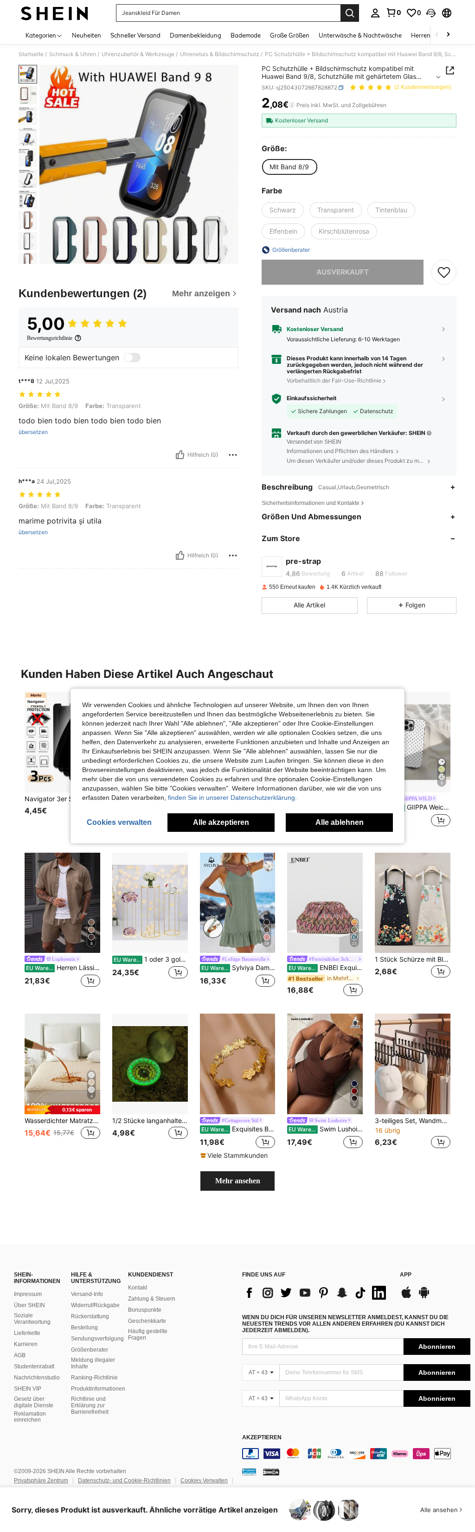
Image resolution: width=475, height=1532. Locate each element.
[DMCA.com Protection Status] (271, 1471)
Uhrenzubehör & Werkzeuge (138, 54)
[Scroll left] (437, 35)
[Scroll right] (448, 35)
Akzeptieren (262, 1438)
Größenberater (89, 1350)
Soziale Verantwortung (32, 1318)
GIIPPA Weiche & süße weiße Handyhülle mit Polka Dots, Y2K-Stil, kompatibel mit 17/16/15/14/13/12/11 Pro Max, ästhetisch (413, 807)
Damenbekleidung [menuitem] (195, 35)
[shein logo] (54, 13)
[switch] (132, 357)
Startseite (31, 54)
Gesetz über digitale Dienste (33, 1402)
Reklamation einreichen (30, 1417)
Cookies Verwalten (204, 1480)
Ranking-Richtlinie (94, 1377)
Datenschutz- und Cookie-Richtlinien (124, 1480)
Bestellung (84, 1327)
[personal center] (375, 13)
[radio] (289, 167)
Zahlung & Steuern (151, 1299)
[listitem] (62, 765)
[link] (393, 12)
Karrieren (26, 1344)
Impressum (28, 1294)
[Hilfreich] (180, 454)
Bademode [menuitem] (246, 35)
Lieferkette (27, 1333)
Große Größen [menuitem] (289, 35)
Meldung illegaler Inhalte (93, 1363)
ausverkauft (342, 272)
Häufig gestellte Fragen (147, 1334)
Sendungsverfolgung (97, 1338)
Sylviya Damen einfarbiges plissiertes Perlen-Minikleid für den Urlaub (238, 967)
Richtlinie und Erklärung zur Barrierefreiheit (90, 1405)
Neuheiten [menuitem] (86, 35)
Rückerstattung (90, 1316)
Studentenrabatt (34, 1366)
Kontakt (137, 1287)
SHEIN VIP (27, 1388)
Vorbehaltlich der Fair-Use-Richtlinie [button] (334, 380)
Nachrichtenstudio (37, 1377)
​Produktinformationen (98, 1388)
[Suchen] (349, 13)
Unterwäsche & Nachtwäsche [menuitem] (360, 35)
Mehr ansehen (237, 1181)
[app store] (406, 1297)
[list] (316, 1293)
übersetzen (33, 432)
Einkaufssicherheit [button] (312, 398)
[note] (62, 1109)
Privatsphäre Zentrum (41, 1480)
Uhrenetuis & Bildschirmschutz (219, 54)
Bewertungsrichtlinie (49, 338)
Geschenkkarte (147, 1321)
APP (405, 1275)
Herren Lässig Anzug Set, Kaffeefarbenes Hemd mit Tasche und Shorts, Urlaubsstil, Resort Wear (63, 967)
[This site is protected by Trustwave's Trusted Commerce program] (249, 1471)
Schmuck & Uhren (72, 54)
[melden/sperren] (232, 454)
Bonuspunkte (144, 1310)
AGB (20, 1355)
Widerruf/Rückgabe (95, 1305)
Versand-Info (87, 1294)
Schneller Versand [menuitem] (135, 35)
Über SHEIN (29, 1305)
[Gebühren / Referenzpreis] (292, 105)
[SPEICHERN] (443, 272)
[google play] (423, 1297)
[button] (430, 13)
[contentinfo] (356, 1453)
